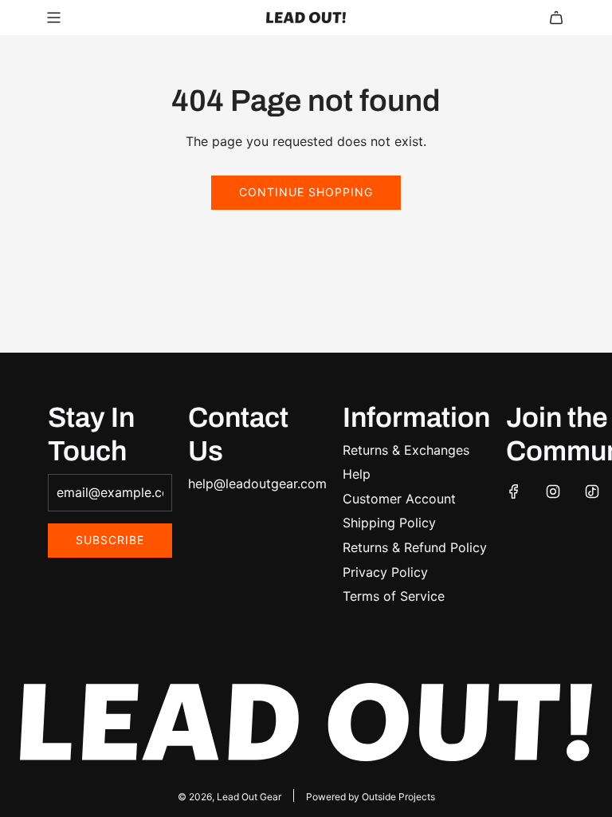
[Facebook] (514, 491)
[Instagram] (553, 491)
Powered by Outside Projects (370, 797)
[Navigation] (53, 17)
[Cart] (556, 17)
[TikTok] (592, 491)
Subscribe (110, 540)
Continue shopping (306, 192)
